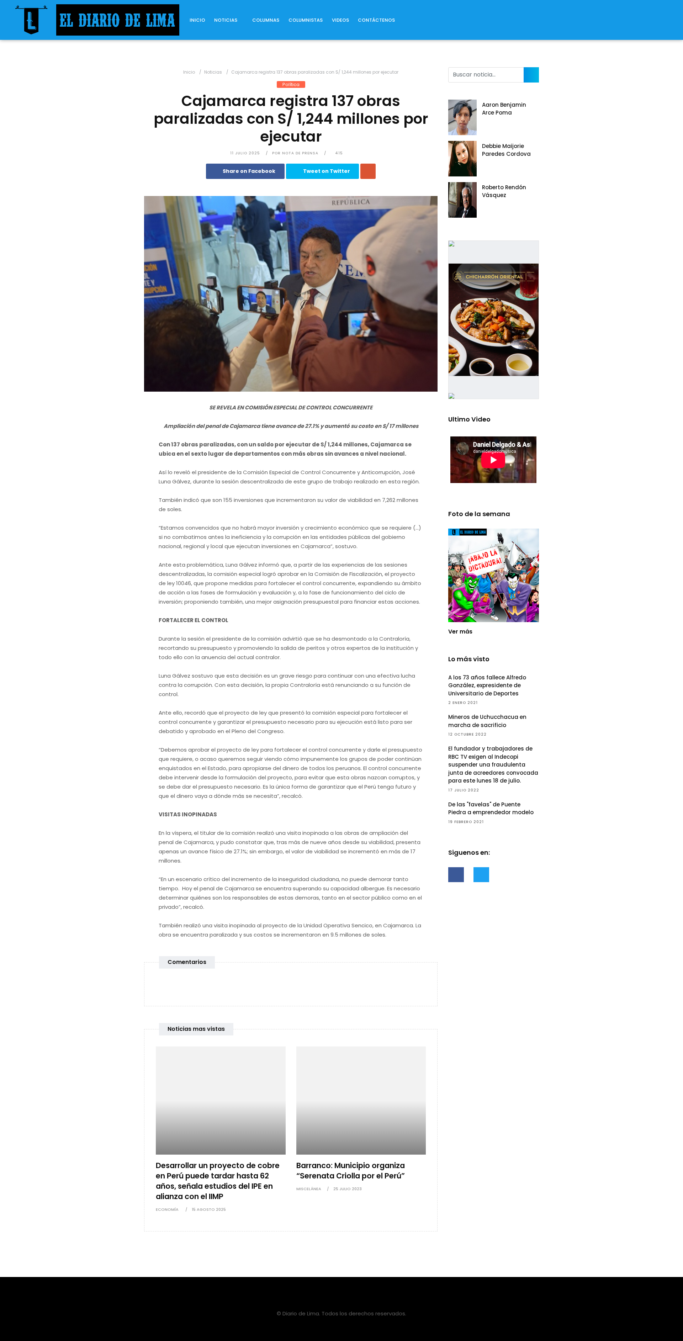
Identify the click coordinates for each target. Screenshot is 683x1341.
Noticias (225, 20)
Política (291, 84)
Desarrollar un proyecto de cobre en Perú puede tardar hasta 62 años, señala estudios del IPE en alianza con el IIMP (218, 1181)
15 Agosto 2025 (209, 1209)
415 (338, 153)
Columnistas (305, 20)
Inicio (197, 20)
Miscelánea (308, 1189)
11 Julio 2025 (245, 153)
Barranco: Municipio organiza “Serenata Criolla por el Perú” (350, 1170)
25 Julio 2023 (347, 1189)
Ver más (460, 631)
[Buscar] (531, 75)
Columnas (265, 20)
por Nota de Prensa (295, 153)
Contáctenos (376, 20)
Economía (168, 1209)
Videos (340, 20)
